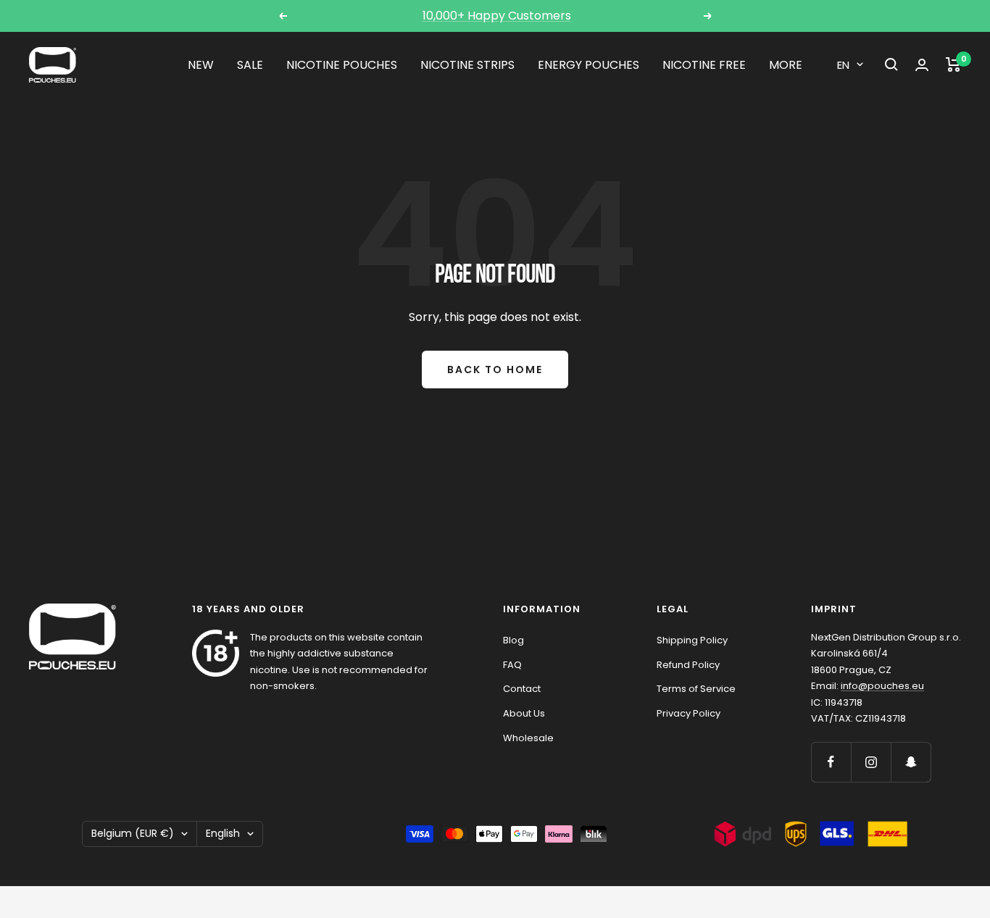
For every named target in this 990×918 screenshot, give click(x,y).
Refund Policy (688, 665)
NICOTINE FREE (704, 65)
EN (843, 64)
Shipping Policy (692, 640)
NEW (201, 65)
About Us (524, 713)
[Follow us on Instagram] (871, 762)
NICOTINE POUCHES (341, 65)
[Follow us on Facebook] (831, 762)
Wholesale (528, 738)
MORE (785, 65)
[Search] (891, 64)
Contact (522, 689)
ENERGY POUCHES (588, 65)
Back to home (495, 369)
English (223, 833)
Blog (513, 640)
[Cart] (953, 64)
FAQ (512, 665)
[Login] (921, 65)
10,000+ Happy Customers (497, 15)
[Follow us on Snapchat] (911, 762)
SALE (250, 65)
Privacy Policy (688, 713)
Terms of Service (696, 689)
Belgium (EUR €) (132, 833)
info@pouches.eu (882, 686)
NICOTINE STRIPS (467, 65)
